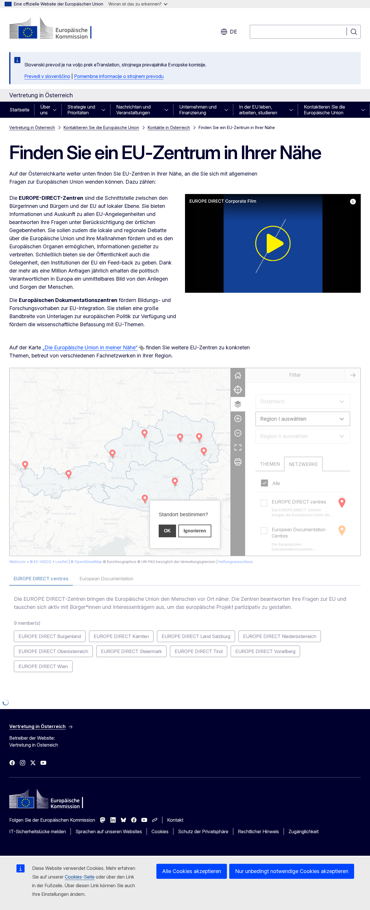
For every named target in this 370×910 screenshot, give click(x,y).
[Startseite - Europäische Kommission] (56, 28)
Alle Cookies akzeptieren (191, 871)
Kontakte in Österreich (169, 127)
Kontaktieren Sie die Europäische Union (324, 109)
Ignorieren (195, 530)
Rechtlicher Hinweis (258, 831)
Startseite (19, 110)
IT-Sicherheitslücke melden (37, 831)
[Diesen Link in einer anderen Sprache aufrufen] (142, 348)
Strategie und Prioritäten (81, 109)
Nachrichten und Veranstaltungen (133, 109)
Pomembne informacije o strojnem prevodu (119, 76)
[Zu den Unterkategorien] (56, 110)
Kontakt (175, 820)
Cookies (160, 831)
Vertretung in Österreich (32, 127)
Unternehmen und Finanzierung (198, 109)
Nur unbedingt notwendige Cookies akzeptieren (291, 871)
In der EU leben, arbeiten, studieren (258, 109)
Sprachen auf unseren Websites (108, 831)
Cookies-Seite (80, 877)
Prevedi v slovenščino (47, 76)
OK (167, 530)
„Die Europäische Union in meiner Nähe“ (90, 347)
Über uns (45, 109)
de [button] (233, 32)
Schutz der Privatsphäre (203, 831)
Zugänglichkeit (303, 831)
